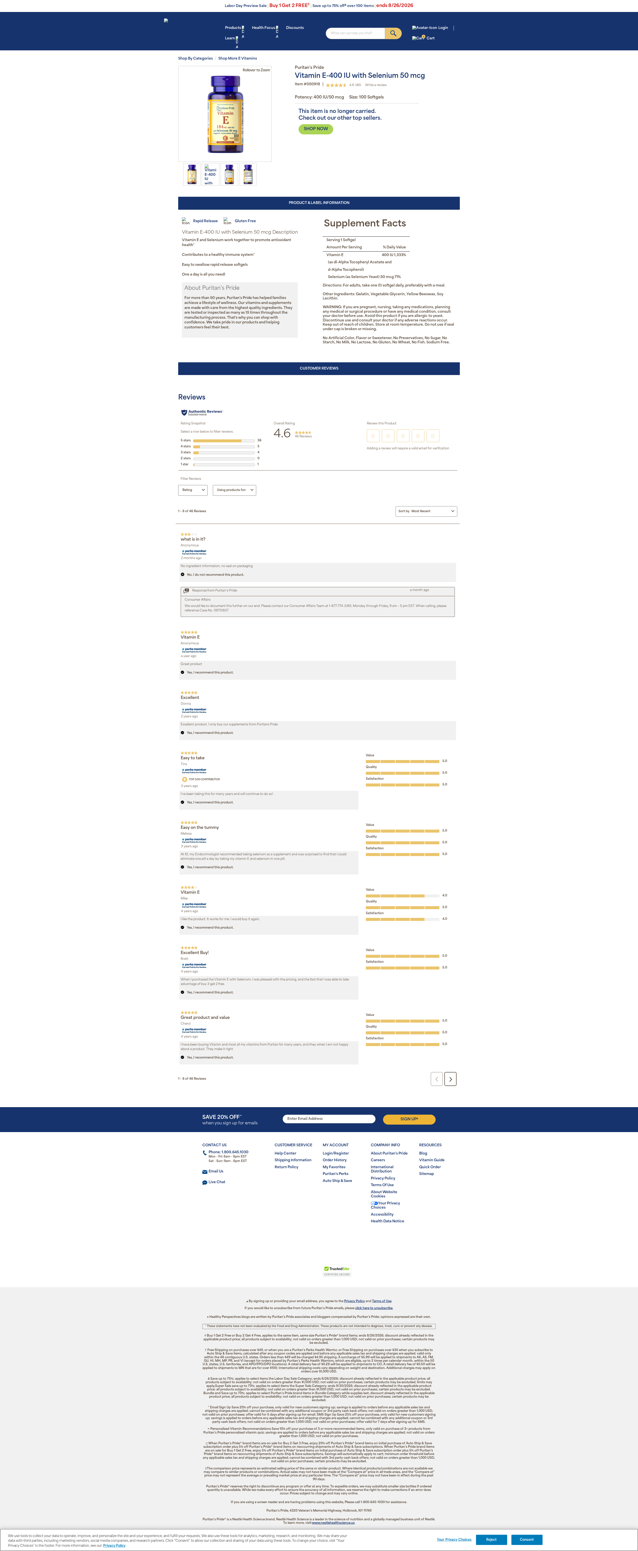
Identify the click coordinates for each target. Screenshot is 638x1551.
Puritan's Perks (335, 1174)
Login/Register (336, 1154)
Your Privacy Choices (385, 1206)
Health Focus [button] (263, 28)
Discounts (295, 28)
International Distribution (382, 1169)
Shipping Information (293, 1160)
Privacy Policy (383, 1178)
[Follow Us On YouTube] (329, 1238)
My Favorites (334, 1167)
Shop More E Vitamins (237, 59)
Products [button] (233, 28)
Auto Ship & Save (337, 1181)
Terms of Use (382, 1301)
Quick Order (430, 1167)
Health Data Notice (387, 1221)
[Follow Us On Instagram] (318, 1238)
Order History (335, 1160)
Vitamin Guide (432, 1160)
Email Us (216, 1171)
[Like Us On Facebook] (307, 1238)
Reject (491, 1539)
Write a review (376, 85)
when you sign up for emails (230, 1120)
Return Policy (286, 1167)
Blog (423, 1154)
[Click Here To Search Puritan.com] (393, 33)
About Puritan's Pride (389, 1154)
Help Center (285, 1154)
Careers (378, 1160)
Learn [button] (230, 38)
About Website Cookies (384, 1194)
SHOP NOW (316, 129)
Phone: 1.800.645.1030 (228, 1152)
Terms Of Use (382, 1185)
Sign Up (409, 1119)
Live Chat (217, 1182)
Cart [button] (429, 38)
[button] (298, 1273)
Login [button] (443, 28)
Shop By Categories (195, 59)
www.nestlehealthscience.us (333, 1523)
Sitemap (426, 1174)
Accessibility (382, 1215)
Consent (527, 1539)
